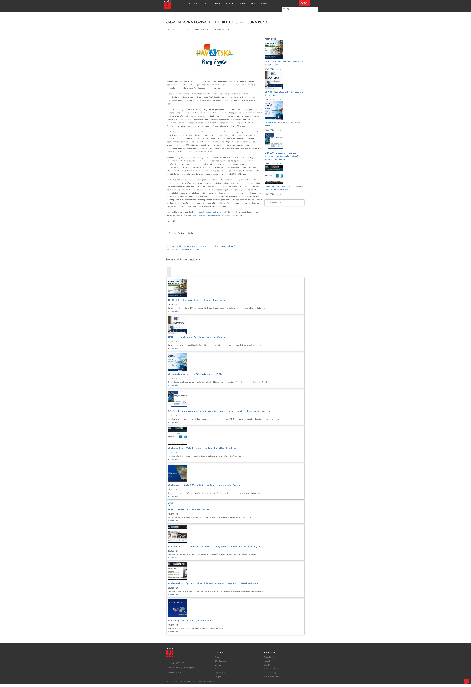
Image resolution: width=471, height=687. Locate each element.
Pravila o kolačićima (272, 676)
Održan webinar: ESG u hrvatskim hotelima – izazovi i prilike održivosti (203, 448)
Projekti (216, 3)
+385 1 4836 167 (176, 663)
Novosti (242, 3)
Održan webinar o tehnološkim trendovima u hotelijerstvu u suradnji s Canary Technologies (214, 546)
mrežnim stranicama (206, 212)
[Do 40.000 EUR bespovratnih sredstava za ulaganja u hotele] (274, 49)
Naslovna (193, 3)
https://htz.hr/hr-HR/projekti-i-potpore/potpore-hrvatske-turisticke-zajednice (211, 215)
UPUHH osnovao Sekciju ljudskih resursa (188, 509)
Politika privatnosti (271, 669)
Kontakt (264, 3)
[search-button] (290, 2)
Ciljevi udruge (220, 661)
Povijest (218, 676)
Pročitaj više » (173, 311)
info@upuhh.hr (175, 672)
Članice (218, 665)
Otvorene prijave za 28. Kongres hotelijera (189, 620)
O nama (205, 3)
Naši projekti (220, 673)
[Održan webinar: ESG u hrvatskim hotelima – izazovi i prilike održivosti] (274, 174)
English (253, 3)
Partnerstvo (229, 3)
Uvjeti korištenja (270, 673)
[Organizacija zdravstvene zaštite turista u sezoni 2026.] (274, 110)
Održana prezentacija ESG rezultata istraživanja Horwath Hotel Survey (204, 485)
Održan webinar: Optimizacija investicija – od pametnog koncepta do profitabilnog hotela (213, 583)
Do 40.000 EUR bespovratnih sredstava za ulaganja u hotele (199, 300)
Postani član (269, 657)
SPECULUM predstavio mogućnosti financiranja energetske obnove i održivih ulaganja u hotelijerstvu (283, 156)
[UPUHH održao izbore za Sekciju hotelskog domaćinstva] (274, 80)
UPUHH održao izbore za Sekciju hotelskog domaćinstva (196, 337)
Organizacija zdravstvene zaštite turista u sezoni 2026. (195, 374)
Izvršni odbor (220, 669)
